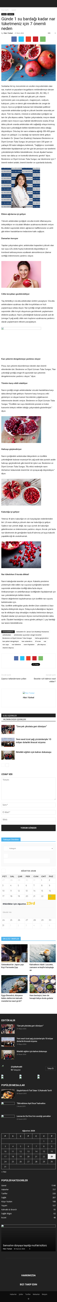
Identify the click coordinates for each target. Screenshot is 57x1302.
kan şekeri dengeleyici (11, 641)
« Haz (3, 1171)
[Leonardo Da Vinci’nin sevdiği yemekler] (8, 1119)
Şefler (21, 1294)
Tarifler (4, 1193)
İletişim (44, 1294)
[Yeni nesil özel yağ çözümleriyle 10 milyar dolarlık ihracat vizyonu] (8, 742)
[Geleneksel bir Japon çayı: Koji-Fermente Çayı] (14, 953)
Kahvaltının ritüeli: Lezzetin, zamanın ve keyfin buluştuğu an (42, 967)
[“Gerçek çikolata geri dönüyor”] (8, 729)
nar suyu (6, 644)
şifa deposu (41, 644)
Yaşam (4, 1205)
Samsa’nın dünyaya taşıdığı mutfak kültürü (25, 1245)
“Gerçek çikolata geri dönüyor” (31, 726)
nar (45, 641)
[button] (53, 3)
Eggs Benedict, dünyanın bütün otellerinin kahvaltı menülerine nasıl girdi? (12, 998)
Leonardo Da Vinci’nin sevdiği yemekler (34, 1116)
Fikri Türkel (8, 33)
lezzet (3, 1217)
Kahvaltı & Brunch (9, 1209)
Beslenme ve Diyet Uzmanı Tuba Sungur (17, 638)
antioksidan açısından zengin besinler (28, 635)
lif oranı (38, 641)
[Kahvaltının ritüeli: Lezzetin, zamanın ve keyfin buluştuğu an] (43, 953)
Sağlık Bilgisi (6, 1213)
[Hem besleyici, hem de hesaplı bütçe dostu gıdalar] (43, 984)
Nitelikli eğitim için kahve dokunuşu (33, 752)
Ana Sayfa (5, 10)
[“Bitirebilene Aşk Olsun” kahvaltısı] (8, 1106)
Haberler (10, 14)
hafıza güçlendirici (42, 638)
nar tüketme (16, 644)
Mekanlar (36, 1294)
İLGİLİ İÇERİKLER (10, 716)
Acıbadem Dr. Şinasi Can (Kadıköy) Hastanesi (32, 632)
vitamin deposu (8, 648)
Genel (4, 14)
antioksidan (7, 635)
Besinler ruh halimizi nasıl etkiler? (45, 680)
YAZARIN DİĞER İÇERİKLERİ (14, 719)
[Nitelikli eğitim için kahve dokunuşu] (8, 755)
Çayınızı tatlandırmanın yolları (13, 679)
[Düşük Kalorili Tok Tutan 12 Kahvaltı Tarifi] (8, 1093)
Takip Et (50, 1068)
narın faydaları (29, 644)
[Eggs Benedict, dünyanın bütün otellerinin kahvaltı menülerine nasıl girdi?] (14, 984)
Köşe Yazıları (6, 1201)
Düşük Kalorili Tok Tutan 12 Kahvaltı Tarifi (34, 1090)
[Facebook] (26, 703)
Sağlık (3, 1197)
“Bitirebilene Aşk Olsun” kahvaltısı (31, 1103)
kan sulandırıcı (27, 641)
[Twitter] (31, 703)
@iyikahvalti (16, 1067)
